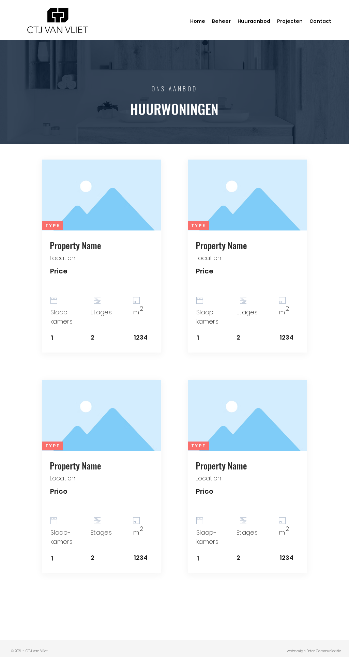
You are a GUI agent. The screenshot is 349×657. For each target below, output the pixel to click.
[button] (101, 245)
